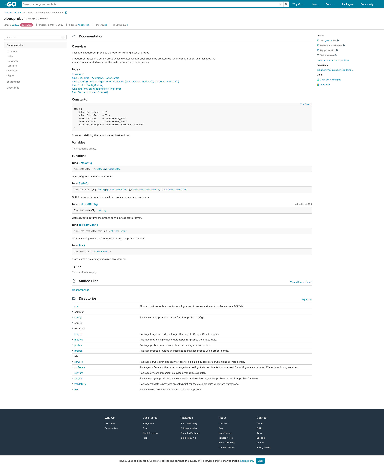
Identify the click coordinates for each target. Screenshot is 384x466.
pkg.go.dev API (188, 437)
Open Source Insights (330, 79)
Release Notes (226, 437)
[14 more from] (72, 356)
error (123, 231)
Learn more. (247, 460)
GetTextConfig (88, 204)
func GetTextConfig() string (87, 85)
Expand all (307, 299)
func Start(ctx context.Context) (90, 92)
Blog (221, 428)
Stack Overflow (150, 433)
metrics (78, 339)
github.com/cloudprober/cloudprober (45, 12)
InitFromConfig (88, 224)
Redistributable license (331, 45)
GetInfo (83, 183)
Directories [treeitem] (13, 87)
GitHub (259, 428)
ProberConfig (113, 169)
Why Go (297, 4)
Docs (328, 4)
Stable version (326, 55)
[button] (318, 40)
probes (110, 189)
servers (169, 189)
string (101, 189)
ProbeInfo (121, 189)
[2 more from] (72, 317)
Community (367, 4)
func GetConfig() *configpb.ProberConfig (95, 77)
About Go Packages (190, 433)
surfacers (137, 189)
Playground (148, 423)
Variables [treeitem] (12, 65)
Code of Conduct (227, 447)
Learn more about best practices (333, 60)
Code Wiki (324, 84)
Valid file (328, 40)
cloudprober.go (80, 289)
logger (78, 334)
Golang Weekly (263, 447)
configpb (100, 169)
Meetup (260, 442)
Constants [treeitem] (13, 61)
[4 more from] (72, 339)
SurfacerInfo (151, 189)
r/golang (260, 437)
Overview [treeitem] (12, 51)
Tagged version (327, 50)
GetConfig (85, 162)
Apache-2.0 (84, 25)
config (78, 317)
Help (145, 437)
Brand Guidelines (227, 442)
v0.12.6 (12, 25)
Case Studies (111, 428)
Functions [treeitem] (12, 70)
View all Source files (300, 282)
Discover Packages (13, 12)
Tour (145, 428)
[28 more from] (72, 350)
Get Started (150, 417)
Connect (261, 417)
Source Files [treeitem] (14, 81)
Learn (315, 4)
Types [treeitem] (11, 75)
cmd (76, 306)
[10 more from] (72, 312)
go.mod (329, 40)
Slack (259, 433)
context (96, 251)
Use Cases (110, 423)
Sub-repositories (189, 428)
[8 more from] (72, 384)
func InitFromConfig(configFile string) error (96, 88)
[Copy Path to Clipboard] (66, 12)
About (222, 417)
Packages (347, 4)
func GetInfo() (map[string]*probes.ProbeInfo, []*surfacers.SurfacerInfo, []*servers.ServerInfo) (125, 81)
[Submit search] (286, 4)
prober (78, 345)
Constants (78, 74)
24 (102, 25)
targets (78, 378)
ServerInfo (180, 189)
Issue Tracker (225, 433)
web (76, 389)
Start (81, 245)
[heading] (13, 4)
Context (105, 251)
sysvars (78, 372)
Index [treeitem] (10, 56)
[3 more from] (72, 328)
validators (80, 383)
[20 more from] (72, 367)
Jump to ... (12, 37)
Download (223, 423)
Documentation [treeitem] (15, 45)
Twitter (259, 423)
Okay (260, 460)
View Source (305, 104)
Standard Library (189, 423)
